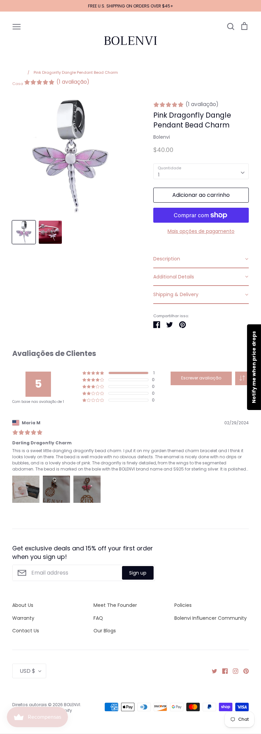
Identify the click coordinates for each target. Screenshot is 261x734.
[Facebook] (222, 670)
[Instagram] (233, 670)
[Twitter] (212, 670)
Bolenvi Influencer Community (210, 618)
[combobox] (201, 171)
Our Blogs (104, 630)
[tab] (201, 259)
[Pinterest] (243, 670)
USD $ (27, 671)
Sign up (137, 572)
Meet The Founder (115, 605)
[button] (242, 378)
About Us (22, 605)
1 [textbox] (158, 174)
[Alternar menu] (16, 26)
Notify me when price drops (253, 367)
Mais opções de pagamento (201, 231)
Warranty (23, 618)
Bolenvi (161, 137)
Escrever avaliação (201, 378)
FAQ (98, 618)
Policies (183, 605)
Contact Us (25, 630)
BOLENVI (130, 40)
